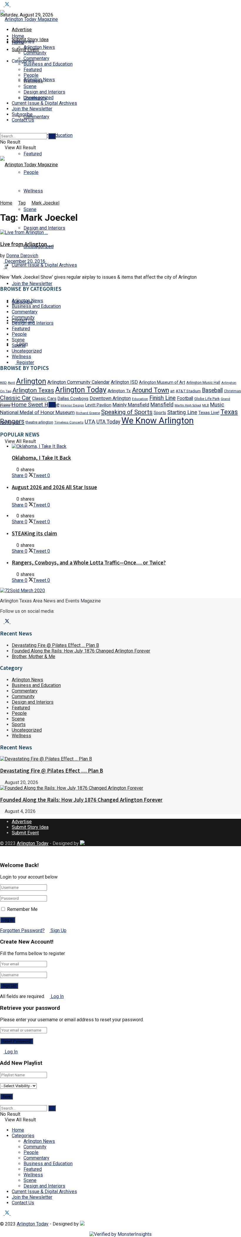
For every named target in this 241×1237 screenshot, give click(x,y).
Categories (23, 1135)
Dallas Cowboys (73, 398)
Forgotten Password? (22, 930)
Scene (30, 209)
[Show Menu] (2, 153)
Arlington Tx (119, 390)
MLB (205, 405)
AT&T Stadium (188, 391)
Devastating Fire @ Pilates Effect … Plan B (55, 645)
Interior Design (72, 405)
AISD (3, 383)
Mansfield (161, 404)
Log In (57, 996)
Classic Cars (44, 398)
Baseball (212, 390)
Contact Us (23, 120)
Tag (22, 203)
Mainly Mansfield (131, 405)
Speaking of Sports (127, 412)
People (31, 75)
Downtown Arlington (110, 398)
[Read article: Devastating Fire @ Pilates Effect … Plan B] (120, 759)
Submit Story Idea (30, 827)
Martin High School (188, 405)
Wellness (33, 191)
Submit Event (25, 833)
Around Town (150, 390)
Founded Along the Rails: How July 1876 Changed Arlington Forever (81, 651)
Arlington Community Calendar (78, 382)
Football (185, 398)
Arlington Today (80, 390)
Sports (19, 345)
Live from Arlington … (27, 244)
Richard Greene (88, 413)
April (11, 383)
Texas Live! (208, 412)
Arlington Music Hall (203, 382)
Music (217, 405)
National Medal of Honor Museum (37, 412)
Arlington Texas (33, 390)
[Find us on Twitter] (8, 5)
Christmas (232, 391)
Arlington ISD (124, 382)
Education (140, 399)
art (172, 391)
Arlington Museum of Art (162, 382)
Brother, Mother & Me (33, 656)
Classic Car (15, 397)
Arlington (31, 381)
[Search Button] (2, 130)
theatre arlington (39, 422)
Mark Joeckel (45, 203)
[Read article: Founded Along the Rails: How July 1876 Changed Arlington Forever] (120, 788)
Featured (33, 154)
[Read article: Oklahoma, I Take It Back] (126, 446)
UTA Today (108, 422)
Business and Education (48, 64)
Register (24, 362)
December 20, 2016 (24, 261)
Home (18, 36)
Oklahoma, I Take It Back (41, 457)
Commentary (36, 116)
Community (35, 53)
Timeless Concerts (68, 422)
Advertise (22, 29)
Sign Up (57, 930)
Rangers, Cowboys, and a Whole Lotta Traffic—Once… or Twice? (89, 562)
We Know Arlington (157, 421)
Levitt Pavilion (98, 405)
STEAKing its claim (34, 533)
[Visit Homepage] (29, 19)
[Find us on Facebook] (2, 5)
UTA (90, 421)
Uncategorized (38, 97)
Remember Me (22, 909)
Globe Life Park (207, 398)
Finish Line (162, 398)
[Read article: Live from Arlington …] (120, 232)
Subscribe (22, 114)
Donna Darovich (22, 255)
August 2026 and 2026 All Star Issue (54, 487)
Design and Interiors (44, 228)
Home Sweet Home (35, 404)
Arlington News (39, 47)
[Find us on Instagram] (12, 5)
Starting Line (182, 412)
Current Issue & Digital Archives (44, 265)
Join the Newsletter (32, 283)
